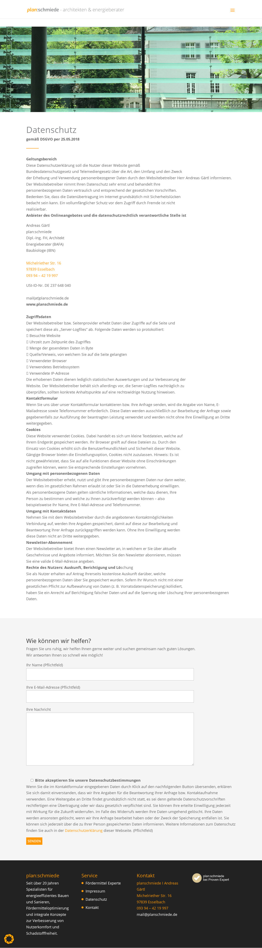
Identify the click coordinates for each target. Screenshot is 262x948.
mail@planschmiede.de (157, 914)
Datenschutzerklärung (84, 830)
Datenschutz (96, 899)
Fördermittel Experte (103, 883)
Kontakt (92, 907)
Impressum (95, 891)
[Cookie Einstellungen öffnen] (9, 942)
